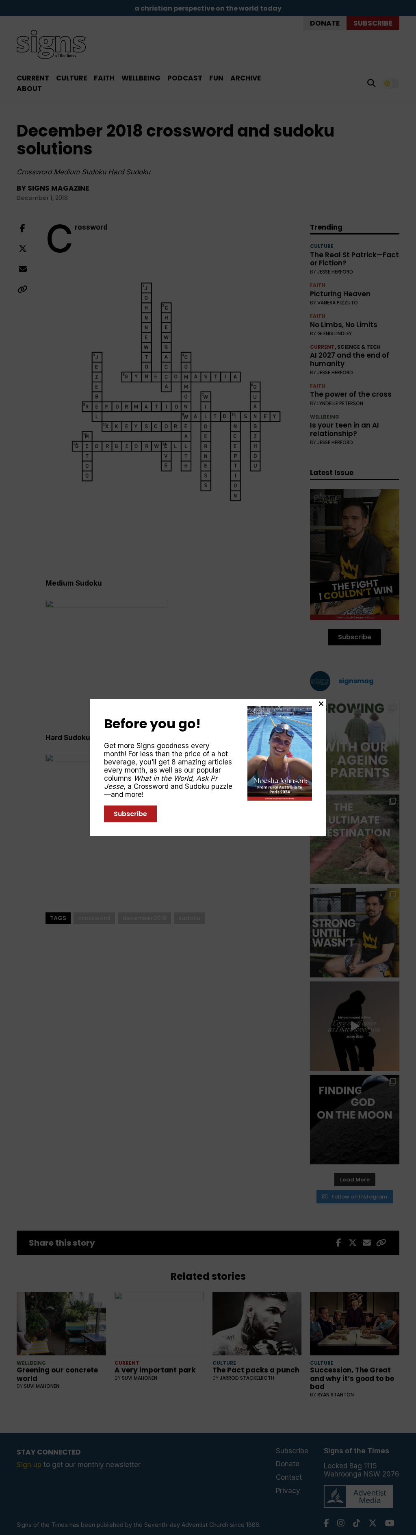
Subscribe (130, 814)
